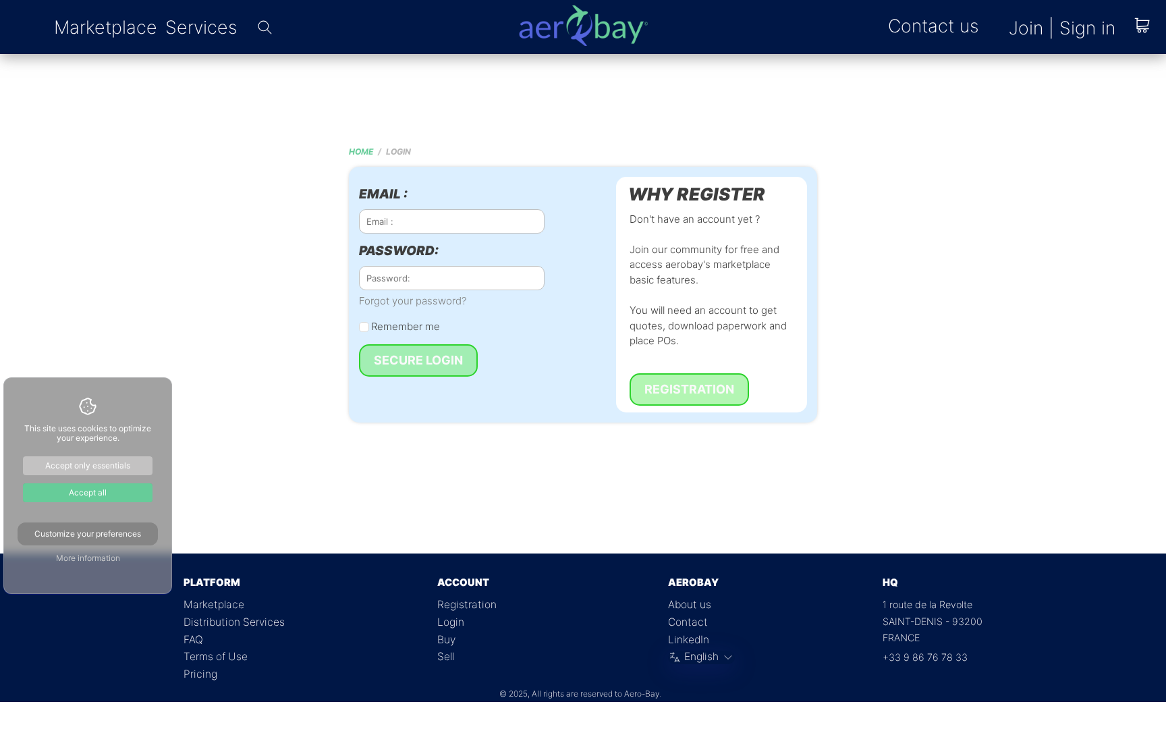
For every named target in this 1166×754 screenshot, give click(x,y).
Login (450, 622)
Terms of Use (216, 656)
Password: (399, 251)
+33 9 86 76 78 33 (925, 657)
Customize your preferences (87, 534)
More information (88, 558)
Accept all (88, 492)
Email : (383, 194)
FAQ (193, 639)
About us (689, 604)
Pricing (200, 674)
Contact (688, 622)
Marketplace (105, 27)
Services (201, 27)
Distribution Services (234, 622)
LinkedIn (688, 639)
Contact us (933, 26)
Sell (445, 656)
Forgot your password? (412, 300)
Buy (446, 639)
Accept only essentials (87, 465)
